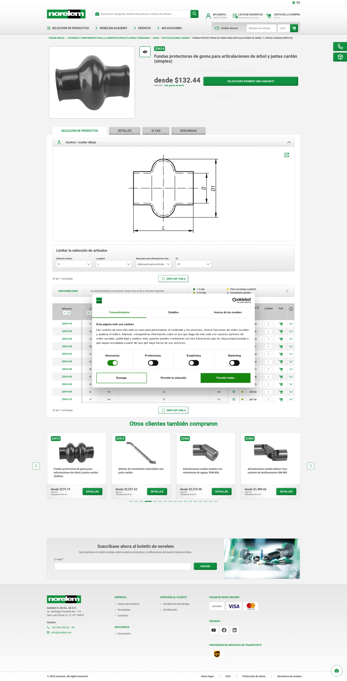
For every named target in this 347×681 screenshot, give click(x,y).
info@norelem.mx (61, 632)
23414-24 (67, 338)
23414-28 (67, 346)
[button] (131, 501)
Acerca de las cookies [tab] (228, 312)
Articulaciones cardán (175, 38)
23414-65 (67, 391)
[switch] (153, 363)
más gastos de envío (174, 85)
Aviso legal (207, 676)
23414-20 (67, 331)
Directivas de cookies (289, 676)
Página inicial (57, 38)
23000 (156, 38)
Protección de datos (254, 676)
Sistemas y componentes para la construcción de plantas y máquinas (108, 38)
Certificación (170, 609)
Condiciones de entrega (176, 603)
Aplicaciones (172, 28)
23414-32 (67, 353)
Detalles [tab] (173, 312)
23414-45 (67, 376)
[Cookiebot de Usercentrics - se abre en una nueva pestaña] (235, 300)
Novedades (124, 609)
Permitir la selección (173, 377)
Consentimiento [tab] (119, 312)
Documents (124, 633)
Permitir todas (225, 377)
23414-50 (67, 384)
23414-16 (67, 323)
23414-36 (67, 361)
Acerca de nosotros (128, 603)
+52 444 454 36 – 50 (63, 627)
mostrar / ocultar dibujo (80, 142)
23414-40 (67, 369)
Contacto (123, 615)
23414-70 (67, 399)
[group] (76, 465)
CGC (228, 676)
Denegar (121, 377)
